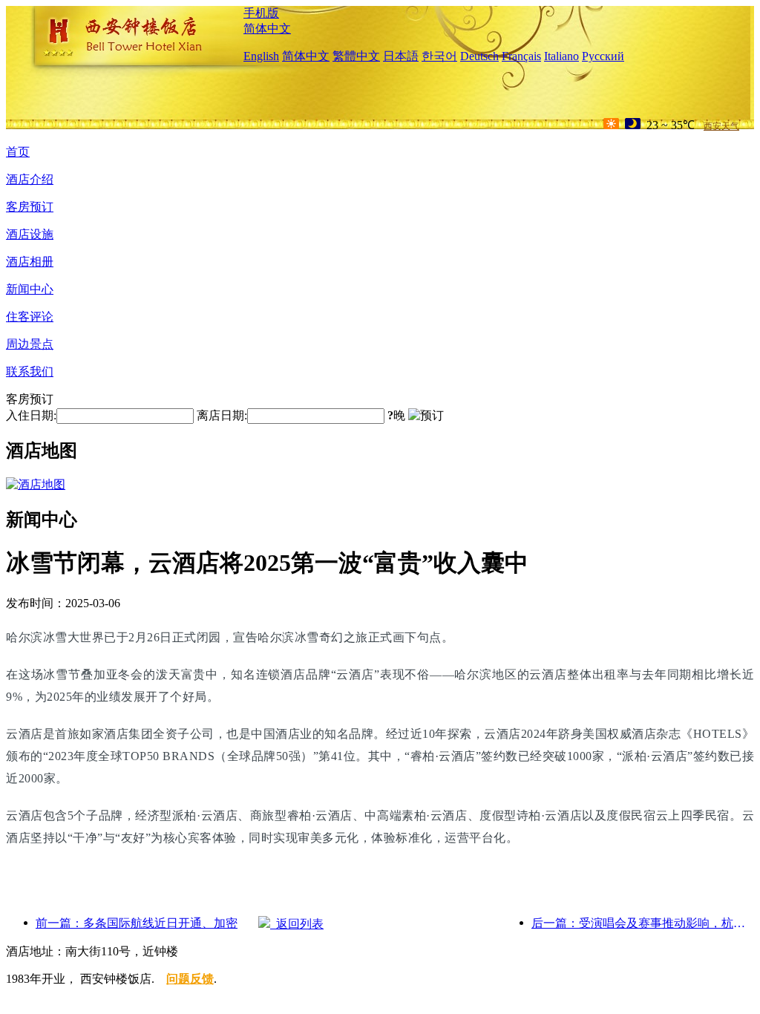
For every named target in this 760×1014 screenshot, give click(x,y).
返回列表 (297, 923)
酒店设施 (29, 234)
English (261, 56)
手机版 (261, 13)
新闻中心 (29, 289)
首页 (18, 151)
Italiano (561, 56)
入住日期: (31, 415)
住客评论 (29, 316)
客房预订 (29, 206)
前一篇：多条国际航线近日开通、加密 (137, 923)
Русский (603, 56)
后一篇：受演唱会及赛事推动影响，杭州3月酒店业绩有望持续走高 (642, 923)
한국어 (439, 56)
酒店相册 (29, 261)
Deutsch (479, 56)
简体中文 (267, 28)
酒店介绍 (29, 179)
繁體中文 (356, 56)
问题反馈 (190, 978)
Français (521, 56)
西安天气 (721, 126)
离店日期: (222, 415)
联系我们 (29, 371)
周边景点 (29, 344)
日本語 (401, 56)
